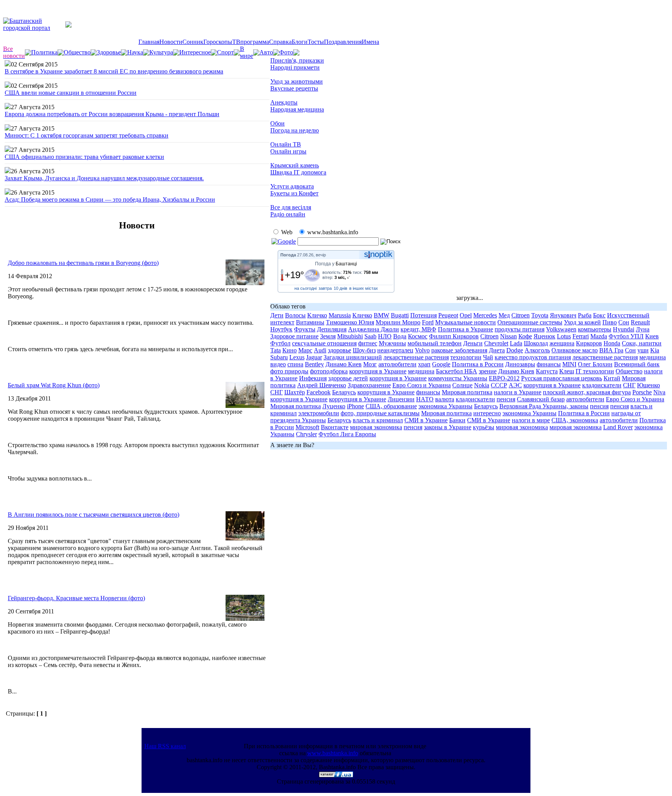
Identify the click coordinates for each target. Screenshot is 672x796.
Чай (488, 357)
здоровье (339, 350)
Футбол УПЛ (626, 336)
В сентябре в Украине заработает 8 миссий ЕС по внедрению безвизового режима (114, 71)
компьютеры (594, 329)
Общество (77, 52)
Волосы (295, 315)
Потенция (423, 315)
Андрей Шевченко (321, 385)
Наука (135, 52)
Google (441, 364)
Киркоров (589, 343)
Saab (370, 336)
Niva (659, 392)
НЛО (385, 336)
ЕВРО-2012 (504, 378)
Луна (642, 329)
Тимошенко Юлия (350, 322)
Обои (277, 123)
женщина (562, 343)
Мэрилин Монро (398, 322)
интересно (487, 413)
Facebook (318, 392)
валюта (444, 399)
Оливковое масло (574, 350)
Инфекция (313, 378)
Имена (370, 41)
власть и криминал (378, 420)
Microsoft (307, 427)
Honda (612, 343)
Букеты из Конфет (294, 193)
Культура (161, 52)
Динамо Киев (344, 364)
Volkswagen (561, 329)
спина (295, 364)
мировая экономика (376, 427)
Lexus (296, 357)
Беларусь (344, 392)
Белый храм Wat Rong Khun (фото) (54, 385)
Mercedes (485, 315)
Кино (289, 350)
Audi (320, 350)
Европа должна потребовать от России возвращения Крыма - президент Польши (112, 114)
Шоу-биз (364, 350)
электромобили (318, 413)
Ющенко (648, 385)
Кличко (317, 315)
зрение (488, 371)
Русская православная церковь (561, 378)
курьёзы (483, 427)
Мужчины (392, 343)
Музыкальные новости (465, 322)
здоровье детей (348, 378)
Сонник (192, 41)
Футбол (280, 343)
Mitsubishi (350, 336)
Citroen (520, 315)
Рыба (585, 315)
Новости (170, 41)
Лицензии (401, 399)
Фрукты (304, 329)
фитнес (367, 343)
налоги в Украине (517, 392)
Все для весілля (290, 207)
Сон (623, 322)
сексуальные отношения (324, 343)
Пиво (609, 322)
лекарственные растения (416, 357)
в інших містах (363, 288)
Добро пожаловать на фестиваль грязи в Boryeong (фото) (83, 263)
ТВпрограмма (250, 41)
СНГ (629, 385)
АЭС (515, 385)
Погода (288, 255)
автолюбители (397, 364)
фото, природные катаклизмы (380, 413)
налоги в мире (531, 420)
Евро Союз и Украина (421, 385)
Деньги (473, 343)
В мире (246, 52)
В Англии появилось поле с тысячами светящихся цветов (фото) (93, 514)
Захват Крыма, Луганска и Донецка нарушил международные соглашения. (104, 178)
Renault (640, 322)
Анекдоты (284, 102)
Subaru (279, 357)
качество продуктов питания (533, 357)
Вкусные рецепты (294, 88)
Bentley (314, 364)
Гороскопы (217, 41)
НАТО (425, 399)
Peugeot (448, 315)
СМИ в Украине (426, 420)
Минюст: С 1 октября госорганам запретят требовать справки (86, 135)
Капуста (547, 371)
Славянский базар (541, 399)
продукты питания (519, 329)
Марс (305, 350)
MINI (569, 364)
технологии (465, 357)
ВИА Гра (611, 350)
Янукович (563, 315)
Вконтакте (334, 427)
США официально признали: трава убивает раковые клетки (84, 156)
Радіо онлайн (287, 214)
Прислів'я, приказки (297, 60)
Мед (504, 315)
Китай (612, 378)
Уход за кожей (582, 322)
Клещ (566, 371)
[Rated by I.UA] (336, 775)
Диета (497, 350)
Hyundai (623, 329)
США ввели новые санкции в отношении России (70, 92)
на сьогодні (305, 288)
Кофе (525, 336)
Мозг (370, 364)
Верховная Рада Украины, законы (543, 406)
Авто (266, 52)
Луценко (333, 406)
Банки (457, 420)
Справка (280, 41)
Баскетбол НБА (456, 371)
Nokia (481, 385)
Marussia (340, 315)
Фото (286, 52)
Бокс (599, 315)
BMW (381, 315)
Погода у (336, 263)
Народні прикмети (295, 67)
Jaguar (314, 357)
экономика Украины (445, 406)
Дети (277, 315)
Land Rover (618, 427)
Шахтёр (294, 392)
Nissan (508, 336)
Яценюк (544, 336)
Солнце (462, 385)
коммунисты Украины (457, 378)
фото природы (289, 371)
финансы (549, 364)
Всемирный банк (637, 364)
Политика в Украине (465, 329)
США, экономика (574, 420)
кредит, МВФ (418, 329)
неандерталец (395, 350)
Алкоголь (537, 350)
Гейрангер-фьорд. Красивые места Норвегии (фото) (76, 598)
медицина (652, 357)
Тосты (316, 41)
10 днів (340, 288)
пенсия (506, 399)
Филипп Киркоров (454, 336)
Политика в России (478, 364)
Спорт (225, 52)
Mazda (598, 336)
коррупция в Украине (377, 371)
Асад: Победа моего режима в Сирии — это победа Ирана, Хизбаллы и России (110, 199)
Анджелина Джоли (373, 329)
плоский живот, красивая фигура (587, 392)
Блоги (300, 41)
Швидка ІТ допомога (298, 172)
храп (424, 364)
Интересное (195, 52)
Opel (466, 315)
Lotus (564, 336)
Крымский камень (294, 165)
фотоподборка (329, 371)
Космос (417, 336)
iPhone (355, 406)
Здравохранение (369, 385)
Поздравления (343, 41)
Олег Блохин (595, 364)
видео (278, 364)
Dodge (514, 350)
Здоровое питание (294, 336)
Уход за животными (296, 81)
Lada (516, 343)
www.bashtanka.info (332, 753)
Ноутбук (281, 329)
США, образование (391, 406)
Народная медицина (297, 109)
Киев (652, 336)
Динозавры (520, 364)
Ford (428, 322)
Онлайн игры (288, 151)
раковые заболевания (459, 350)
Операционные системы (529, 322)
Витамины (310, 322)
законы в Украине (447, 427)
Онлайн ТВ (285, 144)
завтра (325, 288)
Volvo (422, 350)
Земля (328, 336)
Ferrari (580, 336)
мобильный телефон (435, 343)
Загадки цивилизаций (353, 357)
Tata (275, 350)
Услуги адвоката (292, 186)
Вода (399, 336)
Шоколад (536, 343)
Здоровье (109, 52)
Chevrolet (496, 343)
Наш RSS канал (165, 746)
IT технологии (595, 371)
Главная (148, 41)
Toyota (539, 315)
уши (643, 350)
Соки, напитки (642, 343)
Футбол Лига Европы (347, 434)
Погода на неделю (294, 130)
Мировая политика (467, 392)
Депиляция (331, 329)
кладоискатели (601, 385)
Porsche (642, 392)
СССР (499, 385)
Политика (44, 52)
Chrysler (306, 434)
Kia (654, 350)
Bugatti (400, 315)
